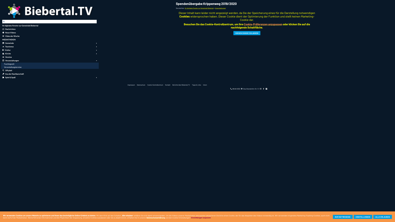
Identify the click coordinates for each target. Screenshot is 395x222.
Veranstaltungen (220, 8)
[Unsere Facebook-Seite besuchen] (264, 89)
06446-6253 (236, 89)
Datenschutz (141, 85)
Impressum (131, 85)
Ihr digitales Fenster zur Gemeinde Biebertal (199, 8)
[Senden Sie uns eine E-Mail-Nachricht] (261, 89)
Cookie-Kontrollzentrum (155, 85)
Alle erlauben (382, 217)
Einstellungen (363, 217)
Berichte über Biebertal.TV (181, 85)
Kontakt (167, 85)
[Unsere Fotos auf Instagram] (266, 89)
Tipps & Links (196, 85)
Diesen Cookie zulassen (246, 33)
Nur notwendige (343, 217)
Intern (205, 85)
